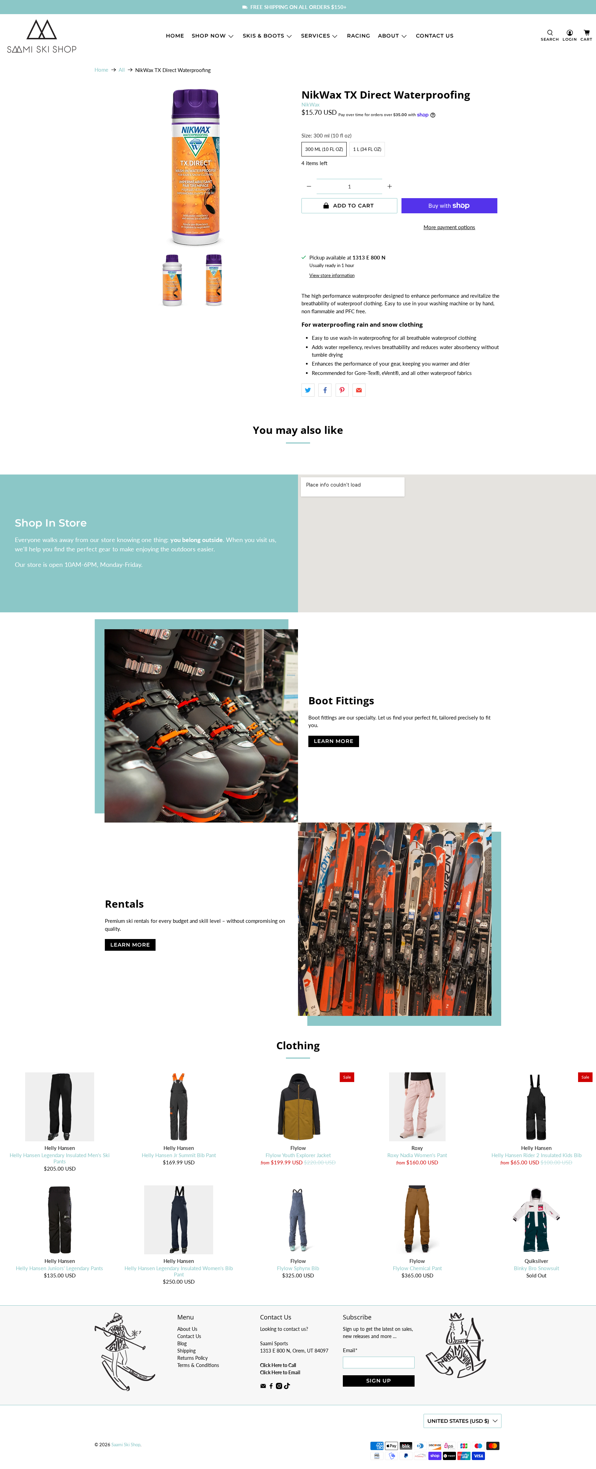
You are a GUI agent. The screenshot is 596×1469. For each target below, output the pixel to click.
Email (350, 1350)
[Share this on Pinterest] (342, 390)
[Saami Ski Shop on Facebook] (271, 1387)
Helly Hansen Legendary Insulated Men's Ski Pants (60, 1158)
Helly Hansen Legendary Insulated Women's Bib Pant (179, 1271)
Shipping (186, 1351)
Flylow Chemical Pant (417, 1268)
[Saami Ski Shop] (41, 36)
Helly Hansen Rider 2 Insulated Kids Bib (536, 1155)
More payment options (449, 227)
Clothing (298, 1045)
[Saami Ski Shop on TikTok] (287, 1387)
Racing (358, 35)
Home (175, 35)
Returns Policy (192, 1358)
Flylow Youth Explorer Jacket (298, 1155)
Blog (182, 1343)
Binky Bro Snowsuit (536, 1268)
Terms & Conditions (198, 1365)
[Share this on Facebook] (324, 390)
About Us (187, 1329)
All (122, 69)
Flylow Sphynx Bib (298, 1268)
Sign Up (378, 1380)
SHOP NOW (209, 35)
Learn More (334, 741)
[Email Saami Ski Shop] (263, 1387)
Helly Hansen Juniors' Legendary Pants (59, 1268)
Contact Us (435, 35)
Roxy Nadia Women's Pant (417, 1155)
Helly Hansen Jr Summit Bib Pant (179, 1155)
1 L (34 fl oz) (367, 149)
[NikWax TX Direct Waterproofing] (195, 168)
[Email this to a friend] (359, 390)
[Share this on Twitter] (308, 390)
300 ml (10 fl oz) (324, 149)
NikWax (310, 104)
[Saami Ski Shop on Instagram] (279, 1387)
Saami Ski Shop (125, 1444)
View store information (332, 275)
